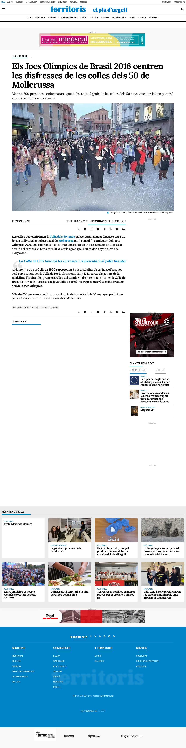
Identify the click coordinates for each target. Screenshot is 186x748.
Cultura (16, 682)
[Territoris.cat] (89, 9)
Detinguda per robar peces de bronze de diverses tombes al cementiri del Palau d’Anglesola (162, 552)
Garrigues (58, 661)
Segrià (56, 676)
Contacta (166, 2)
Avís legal (141, 666)
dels (26, 307)
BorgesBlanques (47, 2)
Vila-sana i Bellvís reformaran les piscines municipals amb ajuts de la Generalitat (162, 594)
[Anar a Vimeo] (109, 636)
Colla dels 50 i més (62, 236)
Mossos (83, 2)
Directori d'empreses (23, 671)
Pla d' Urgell (20, 56)
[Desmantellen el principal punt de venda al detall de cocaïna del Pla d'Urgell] (116, 530)
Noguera (58, 682)
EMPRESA (16, 666)
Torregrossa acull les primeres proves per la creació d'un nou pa (116, 594)
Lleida (10, 2)
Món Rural (17, 656)
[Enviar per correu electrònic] (78, 229)
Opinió (98, 656)
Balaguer (62, 2)
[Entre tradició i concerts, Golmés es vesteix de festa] (23, 574)
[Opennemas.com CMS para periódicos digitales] (93, 711)
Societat (16, 661)
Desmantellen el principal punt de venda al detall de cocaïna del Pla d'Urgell (113, 551)
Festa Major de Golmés (18, 524)
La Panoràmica (20, 676)
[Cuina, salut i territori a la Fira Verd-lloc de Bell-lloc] (69, 574)
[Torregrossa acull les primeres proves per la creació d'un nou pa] (116, 574)
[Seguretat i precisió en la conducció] (69, 530)
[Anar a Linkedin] (100, 636)
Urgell (57, 687)
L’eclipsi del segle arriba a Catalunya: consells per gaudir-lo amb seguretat (155, 381)
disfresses (54, 307)
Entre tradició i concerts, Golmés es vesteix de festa (20, 593)
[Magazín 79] (134, 411)
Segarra (57, 671)
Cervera (73, 2)
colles (44, 307)
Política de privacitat (147, 661)
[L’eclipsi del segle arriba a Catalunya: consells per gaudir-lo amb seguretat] (134, 380)
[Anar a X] (95, 636)
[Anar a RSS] (114, 636)
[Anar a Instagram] (104, 636)
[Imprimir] (85, 229)
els (32, 307)
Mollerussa (31, 2)
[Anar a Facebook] (90, 636)
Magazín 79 (147, 410)
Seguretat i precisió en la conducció (66, 549)
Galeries (99, 661)
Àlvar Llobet (9, 598)
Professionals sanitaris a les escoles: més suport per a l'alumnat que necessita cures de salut (154, 397)
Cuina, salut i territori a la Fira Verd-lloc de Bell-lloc (69, 593)
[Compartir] (91, 229)
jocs (37, 307)
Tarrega (19, 2)
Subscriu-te (179, 2)
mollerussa (17, 307)
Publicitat (141, 656)
